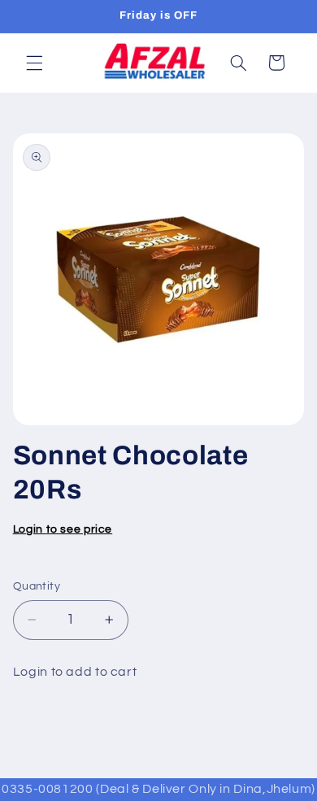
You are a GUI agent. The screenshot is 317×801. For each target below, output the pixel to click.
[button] (34, 62)
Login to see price (62, 529)
